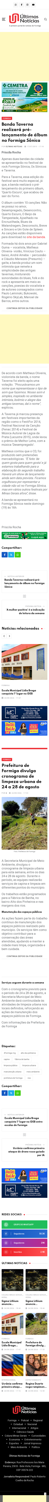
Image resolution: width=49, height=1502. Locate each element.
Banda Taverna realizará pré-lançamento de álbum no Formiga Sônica (24, 583)
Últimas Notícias (14, 147)
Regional (38, 1420)
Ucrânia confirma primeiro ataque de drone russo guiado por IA (26, 1152)
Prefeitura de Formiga (13, 1078)
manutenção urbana (12, 1072)
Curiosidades (38, 1435)
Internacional (9, 1380)
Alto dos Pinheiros (28, 1053)
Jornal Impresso (32, 1443)
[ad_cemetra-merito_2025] (24, 89)
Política (36, 1447)
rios (29, 1078)
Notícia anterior (16, 576)
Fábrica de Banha (22, 1059)
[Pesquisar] (45, 19)
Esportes (14, 1443)
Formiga (6, 685)
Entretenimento (33, 1380)
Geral (4, 1297)
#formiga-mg (10, 1053)
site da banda (36, 237)
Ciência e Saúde (25, 1431)
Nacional (32, 1424)
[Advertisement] (24, 56)
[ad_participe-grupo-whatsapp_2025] (24, 535)
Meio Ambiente (19, 1447)
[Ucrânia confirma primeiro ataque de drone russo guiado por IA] (12, 1365)
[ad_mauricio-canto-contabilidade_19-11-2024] (24, 713)
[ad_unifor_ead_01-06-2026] (24, 728)
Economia (14, 1439)
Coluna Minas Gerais (12, 1295)
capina (7, 1059)
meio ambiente (33, 1072)
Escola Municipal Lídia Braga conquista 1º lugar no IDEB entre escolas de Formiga (23, 1121)
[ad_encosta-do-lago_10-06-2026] (24, 104)
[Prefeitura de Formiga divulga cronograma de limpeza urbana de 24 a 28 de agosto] (36, 1324)
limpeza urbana (29, 1065)
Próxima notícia (33, 606)
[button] (4, 636)
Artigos (34, 1428)
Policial (25, 1420)
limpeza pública (10, 1065)
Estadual (18, 1424)
